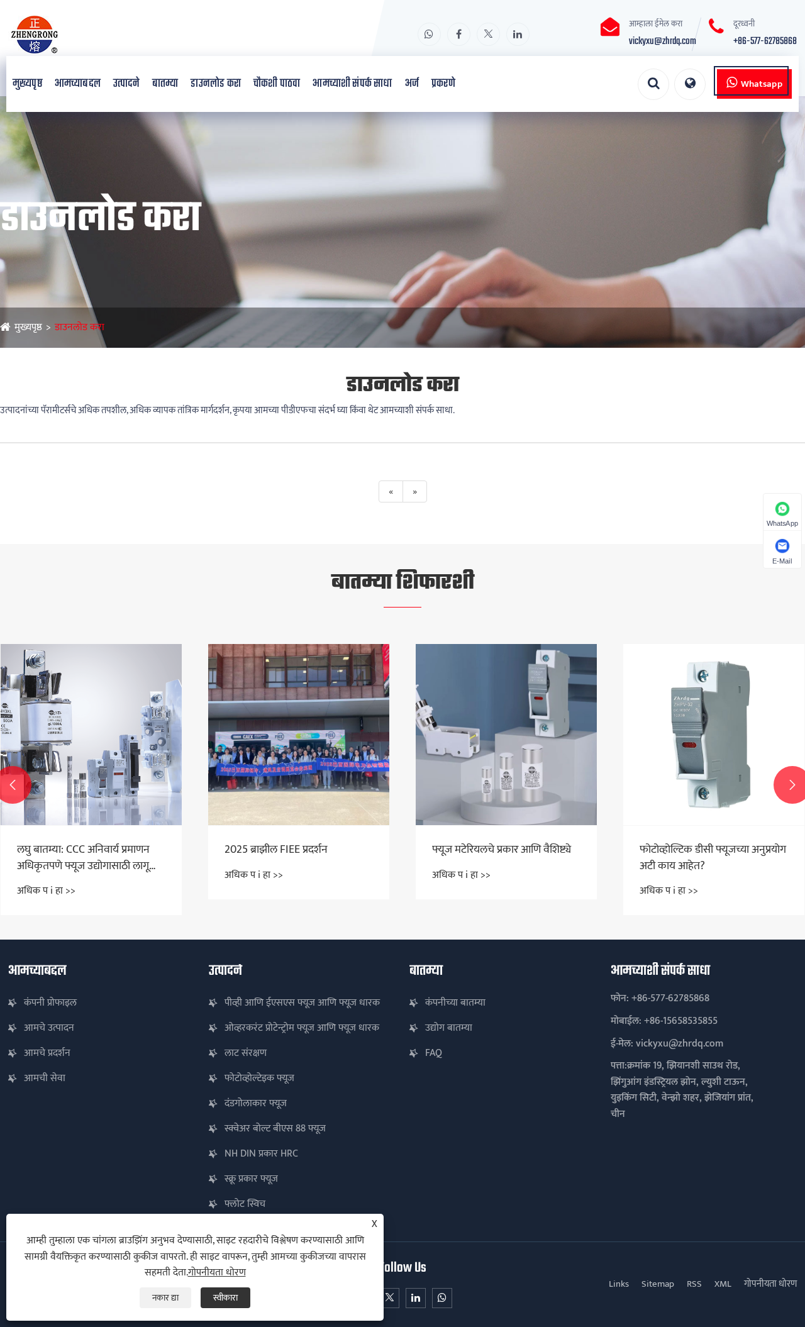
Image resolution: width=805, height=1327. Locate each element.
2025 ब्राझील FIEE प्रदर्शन (68, 850)
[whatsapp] (429, 34)
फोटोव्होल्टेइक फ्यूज (259, 1078)
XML (722, 1284)
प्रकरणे (443, 84)
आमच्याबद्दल (78, 84)
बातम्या (165, 84)
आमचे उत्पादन (49, 1027)
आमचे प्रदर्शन (47, 1053)
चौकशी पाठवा (276, 84)
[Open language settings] (690, 84)
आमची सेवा (44, 1078)
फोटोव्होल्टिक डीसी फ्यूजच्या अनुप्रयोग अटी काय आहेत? (505, 858)
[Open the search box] (653, 84)
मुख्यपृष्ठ (27, 84)
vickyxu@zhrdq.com (662, 41)
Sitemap (657, 1284)
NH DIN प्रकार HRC (261, 1153)
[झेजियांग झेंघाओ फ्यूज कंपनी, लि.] (97, 34)
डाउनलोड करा (216, 84)
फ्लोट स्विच (245, 1204)
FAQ (433, 1053)
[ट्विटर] (488, 34)
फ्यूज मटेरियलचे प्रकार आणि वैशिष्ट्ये (294, 850)
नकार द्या (165, 1298)
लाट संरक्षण (246, 1053)
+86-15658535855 (681, 1021)
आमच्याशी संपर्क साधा (352, 84)
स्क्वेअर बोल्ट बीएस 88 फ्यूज (275, 1128)
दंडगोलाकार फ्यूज (256, 1103)
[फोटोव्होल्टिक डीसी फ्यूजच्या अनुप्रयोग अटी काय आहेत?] (506, 734)
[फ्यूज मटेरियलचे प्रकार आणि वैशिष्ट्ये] (298, 734)
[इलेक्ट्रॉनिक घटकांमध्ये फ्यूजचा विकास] (713, 734)
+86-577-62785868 (765, 41)
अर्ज (412, 84)
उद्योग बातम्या (448, 1027)
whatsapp (761, 84)
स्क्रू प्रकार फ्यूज (251, 1178)
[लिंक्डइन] (518, 34)
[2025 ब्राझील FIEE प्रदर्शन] (91, 734)
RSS (694, 1284)
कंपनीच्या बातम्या (455, 1002)
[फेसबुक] (458, 34)
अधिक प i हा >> (46, 875)
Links (619, 1284)
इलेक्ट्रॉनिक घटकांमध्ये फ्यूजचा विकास (699, 858)
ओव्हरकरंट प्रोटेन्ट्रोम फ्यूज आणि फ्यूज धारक (302, 1027)
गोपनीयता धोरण (770, 1284)
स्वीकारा (225, 1298)
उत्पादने (126, 84)
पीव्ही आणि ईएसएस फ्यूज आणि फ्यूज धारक (302, 1002)
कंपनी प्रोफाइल (50, 1002)
